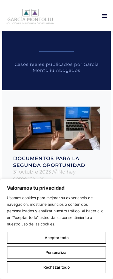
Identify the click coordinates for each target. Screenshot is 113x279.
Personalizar (57, 252)
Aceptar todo (57, 237)
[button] (104, 15)
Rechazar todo (56, 267)
